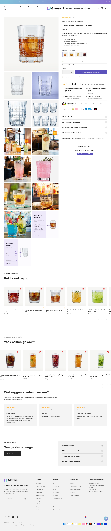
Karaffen (38, 510)
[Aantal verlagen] (64, 72)
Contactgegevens (16, 525)
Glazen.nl (6, 308)
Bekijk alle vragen (12, 454)
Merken (22, 7)
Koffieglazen (39, 504)
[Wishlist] (102, 8)
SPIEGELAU (56, 486)
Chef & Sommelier (58, 498)
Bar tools (39, 7)
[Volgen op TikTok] (17, 517)
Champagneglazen (41, 486)
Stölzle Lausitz (56, 510)
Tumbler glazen (81, 138)
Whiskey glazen (90, 138)
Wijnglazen (39, 483)
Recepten (31, 7)
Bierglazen (38, 498)
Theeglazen (39, 507)
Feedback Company (17, 399)
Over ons (72, 492)
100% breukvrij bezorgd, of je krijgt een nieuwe (13, 2)
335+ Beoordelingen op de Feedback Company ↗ (94, 84)
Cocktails (14, 7)
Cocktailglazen (39, 489)
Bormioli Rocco (57, 504)
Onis (54, 489)
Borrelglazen (39, 501)
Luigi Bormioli (56, 501)
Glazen (6, 7)
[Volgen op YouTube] (13, 517)
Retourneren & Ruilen (75, 489)
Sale (5, 10)
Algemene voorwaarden (37, 525)
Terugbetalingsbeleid (26, 525)
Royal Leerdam (57, 507)
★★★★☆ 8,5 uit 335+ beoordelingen (44, 2)
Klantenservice (78, 8)
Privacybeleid (7, 525)
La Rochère (56, 492)
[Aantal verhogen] (71, 72)
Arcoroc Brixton (79, 21)
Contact (72, 483)
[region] (84, 54)
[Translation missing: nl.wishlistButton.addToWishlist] (20, 289)
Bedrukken (69, 8)
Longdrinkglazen (40, 495)
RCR (54, 483)
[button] (66, 18)
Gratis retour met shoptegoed (71, 2)
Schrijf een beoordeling (84, 154)
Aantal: (64, 68)
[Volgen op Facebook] (5, 517)
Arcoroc (68, 21)
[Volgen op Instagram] (9, 517)
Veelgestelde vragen (75, 486)
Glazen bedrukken (75, 495)
